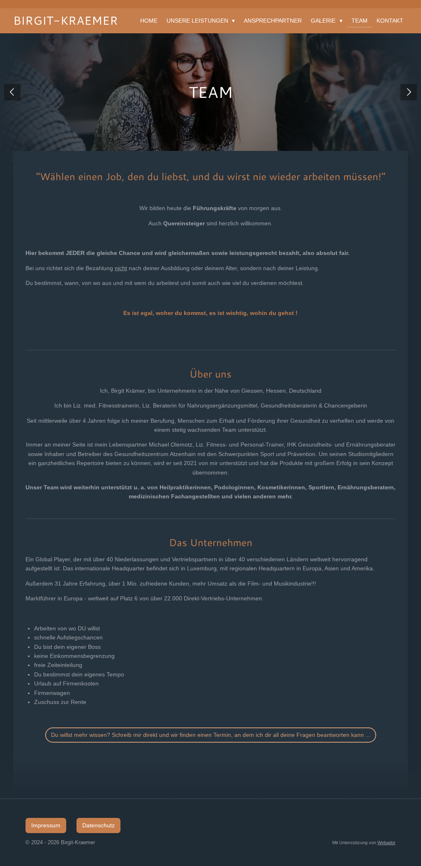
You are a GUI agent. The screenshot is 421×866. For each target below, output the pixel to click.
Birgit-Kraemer (65, 20)
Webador (386, 842)
